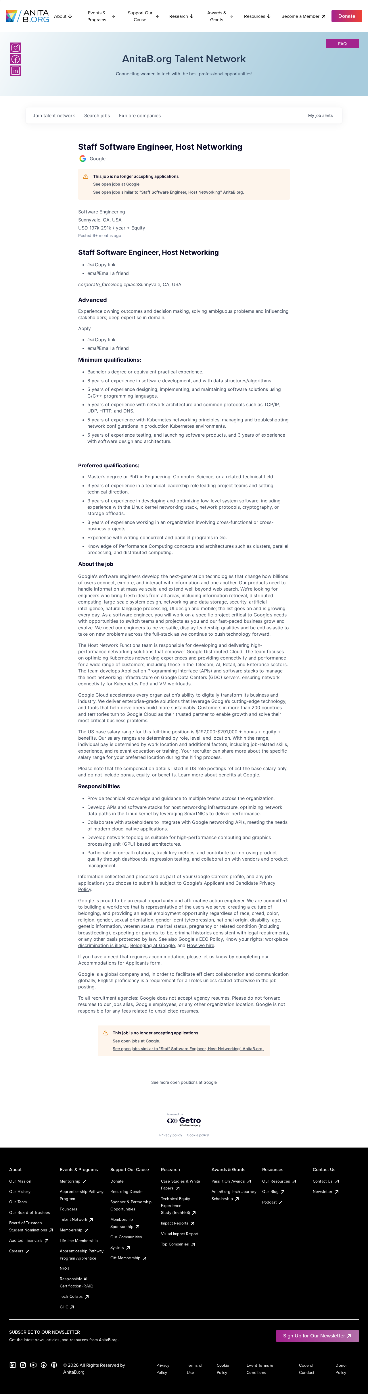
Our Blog (270, 1191)
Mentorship (70, 1181)
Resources (254, 16)
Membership (71, 1230)
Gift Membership (125, 1258)
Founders (68, 1209)
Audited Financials (26, 1240)
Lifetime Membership (79, 1240)
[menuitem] (188, 264)
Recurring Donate (126, 1191)
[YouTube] (33, 1365)
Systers (117, 1247)
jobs (97, 115)
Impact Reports (174, 1223)
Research (178, 16)
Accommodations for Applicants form (119, 963)
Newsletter (323, 1191)
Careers (16, 1251)
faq (342, 44)
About (60, 16)
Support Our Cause (140, 16)
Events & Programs (96, 16)
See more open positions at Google (184, 1082)
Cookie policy (198, 1135)
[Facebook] (15, 59)
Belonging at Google (152, 945)
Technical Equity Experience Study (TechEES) (175, 1206)
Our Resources (276, 1181)
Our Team (18, 1202)
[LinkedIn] (15, 70)
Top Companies (175, 1244)
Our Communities (126, 1237)
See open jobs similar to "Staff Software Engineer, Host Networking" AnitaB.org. (168, 192)
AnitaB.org (74, 1372)
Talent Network (73, 1219)
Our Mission (20, 1181)
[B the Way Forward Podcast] (54, 1365)
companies (140, 115)
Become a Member (300, 16)
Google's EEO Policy (201, 939)
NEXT (65, 1268)
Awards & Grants (216, 16)
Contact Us (323, 1181)
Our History (19, 1191)
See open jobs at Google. (117, 184)
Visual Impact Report (179, 1234)
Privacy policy (170, 1135)
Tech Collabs (71, 1296)
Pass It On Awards (228, 1181)
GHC (64, 1307)
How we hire (200, 945)
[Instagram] (15, 48)
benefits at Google (238, 775)
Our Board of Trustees (29, 1212)
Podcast (269, 1202)
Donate (117, 1181)
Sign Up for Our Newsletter (314, 1335)
